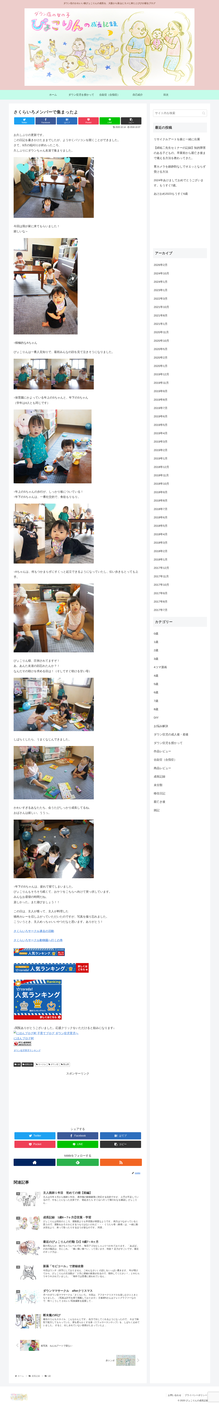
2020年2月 (161, 357)
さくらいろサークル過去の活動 (34, 931)
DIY (156, 717)
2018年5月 (161, 525)
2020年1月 (161, 366)
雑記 (157, 810)
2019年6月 (161, 416)
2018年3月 (161, 542)
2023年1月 (161, 290)
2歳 (156, 650)
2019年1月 (161, 458)
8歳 (156, 709)
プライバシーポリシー (196, 1395)
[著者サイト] (34, 1162)
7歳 (156, 700)
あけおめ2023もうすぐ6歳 (171, 193)
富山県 (66, 1064)
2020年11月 (161, 332)
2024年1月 (161, 281)
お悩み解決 (161, 726)
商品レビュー (162, 768)
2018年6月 (161, 517)
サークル (42, 1064)
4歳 (156, 675)
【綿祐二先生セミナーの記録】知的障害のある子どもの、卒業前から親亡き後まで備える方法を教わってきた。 (180, 153)
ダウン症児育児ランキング (27, 1050)
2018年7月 (161, 509)
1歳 (18, 1064)
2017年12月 (161, 567)
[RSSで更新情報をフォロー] (121, 1162)
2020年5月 (161, 349)
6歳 (156, 692)
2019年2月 (161, 450)
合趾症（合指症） (165, 759)
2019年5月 (161, 425)
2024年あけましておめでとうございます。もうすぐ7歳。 (178, 183)
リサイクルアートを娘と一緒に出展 (177, 139)
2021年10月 (161, 307)
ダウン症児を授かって (168, 742)
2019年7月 (161, 408)
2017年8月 (161, 601)
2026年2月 (161, 265)
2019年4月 (161, 433)
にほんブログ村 (24, 1038)
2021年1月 (161, 323)
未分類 (158, 784)
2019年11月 (161, 382)
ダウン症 (54, 1064)
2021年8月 (161, 315)
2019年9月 (161, 391)
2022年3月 (161, 298)
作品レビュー (162, 751)
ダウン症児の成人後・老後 (171, 734)
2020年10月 (161, 340)
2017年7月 (161, 610)
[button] (203, 113)
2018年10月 (161, 483)
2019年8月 (161, 399)
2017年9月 (161, 593)
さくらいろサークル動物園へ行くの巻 (38, 940)
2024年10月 (161, 273)
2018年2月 (161, 551)
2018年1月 (161, 559)
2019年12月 (161, 374)
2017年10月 (161, 584)
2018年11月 (161, 475)
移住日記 (159, 793)
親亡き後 (159, 801)
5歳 (156, 684)
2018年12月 (161, 466)
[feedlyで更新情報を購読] (78, 1162)
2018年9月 (161, 492)
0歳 (156, 633)
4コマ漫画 (160, 667)
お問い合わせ (174, 1395)
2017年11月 (161, 576)
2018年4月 (161, 534)
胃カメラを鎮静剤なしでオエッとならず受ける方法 (180, 169)
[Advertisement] (78, 1098)
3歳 (156, 658)
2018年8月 (161, 500)
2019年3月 (161, 441)
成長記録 (28, 1064)
